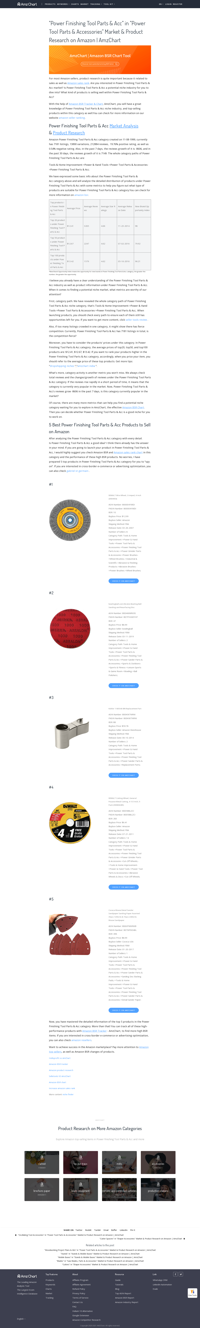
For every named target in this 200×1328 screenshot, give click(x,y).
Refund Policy (78, 1288)
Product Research (69, 132)
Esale (155, 1288)
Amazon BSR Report (124, 1297)
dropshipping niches (62, 366)
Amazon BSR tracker (58, 1064)
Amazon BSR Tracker (94, 1030)
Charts (75, 4)
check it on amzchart (123, 581)
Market (85, 4)
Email (106, 1230)
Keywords (50, 1284)
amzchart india (86, 366)
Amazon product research (61, 1070)
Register (177, 4)
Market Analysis (124, 125)
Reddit (88, 1230)
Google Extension (80, 1315)
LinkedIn (123, 1230)
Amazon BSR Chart (133, 407)
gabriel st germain (77, 470)
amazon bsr (81, 195)
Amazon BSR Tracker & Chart (86, 103)
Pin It (132, 1230)
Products (50, 4)
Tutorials (119, 1284)
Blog (117, 1288)
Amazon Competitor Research (86, 1319)
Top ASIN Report (123, 1293)
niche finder (68, 1094)
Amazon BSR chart (57, 1082)
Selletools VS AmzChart (60, 1076)
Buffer (114, 1230)
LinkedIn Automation (162, 1284)
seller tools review (136, 319)
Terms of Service (80, 1297)
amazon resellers (81, 1040)
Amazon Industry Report (126, 1302)
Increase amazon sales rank (62, 1088)
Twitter (78, 1230)
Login (168, 4)
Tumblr (97, 1230)
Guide (118, 1280)
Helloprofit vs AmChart (59, 1058)
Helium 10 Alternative (82, 1311)
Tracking (49, 1297)
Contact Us (77, 1302)
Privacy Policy (78, 1293)
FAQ (74, 1306)
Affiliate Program (80, 1280)
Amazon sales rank (78, 83)
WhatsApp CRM (160, 1280)
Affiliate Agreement (81, 1284)
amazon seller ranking (72, 117)
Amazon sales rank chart (128, 452)
